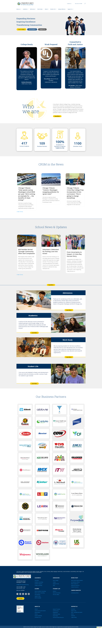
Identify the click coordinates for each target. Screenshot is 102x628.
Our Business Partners (75, 582)
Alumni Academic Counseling (40, 591)
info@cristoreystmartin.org (22, 584)
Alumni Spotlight (38, 597)
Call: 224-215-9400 (78, 3)
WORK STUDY (74, 578)
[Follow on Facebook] (17, 594)
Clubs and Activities (56, 592)
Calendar (20, 598)
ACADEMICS (38, 578)
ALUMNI (37, 588)
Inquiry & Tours (56, 583)
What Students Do (74, 583)
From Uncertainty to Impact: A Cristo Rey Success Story (74, 254)
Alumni (46, 9)
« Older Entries (19, 211)
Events (72, 614)
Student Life (53, 9)
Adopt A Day (73, 610)
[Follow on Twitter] (20, 594)
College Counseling (38, 585)
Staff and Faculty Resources (58, 617)
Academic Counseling (39, 582)
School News (55, 615)
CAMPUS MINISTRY (76, 590)
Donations (73, 609)
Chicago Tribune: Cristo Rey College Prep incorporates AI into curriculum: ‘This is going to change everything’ (75, 193)
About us (18, 9)
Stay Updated (37, 594)
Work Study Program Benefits (77, 580)
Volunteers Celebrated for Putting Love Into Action (50, 251)
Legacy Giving (73, 617)
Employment (55, 612)
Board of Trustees (56, 609)
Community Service (75, 592)
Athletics (54, 591)
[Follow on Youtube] (29, 594)
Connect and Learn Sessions (40, 610)
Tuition (54, 582)
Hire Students (32, 29)
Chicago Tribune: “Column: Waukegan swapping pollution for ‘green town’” (50, 191)
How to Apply (21, 29)
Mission (36, 609)
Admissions (32, 9)
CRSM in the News (56, 614)
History (36, 614)
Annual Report (37, 612)
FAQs (54, 585)
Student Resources (75, 587)
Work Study (39, 9)
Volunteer (73, 615)
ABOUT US (37, 606)
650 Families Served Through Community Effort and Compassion (26, 251)
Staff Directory (56, 610)
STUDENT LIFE (56, 588)
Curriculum (37, 580)
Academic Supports (38, 583)
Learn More (69, 310)
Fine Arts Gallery (56, 594)
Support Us (70, 9)
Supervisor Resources (75, 585)
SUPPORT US (74, 606)
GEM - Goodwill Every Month (76, 612)
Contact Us (69, 3)
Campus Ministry (61, 9)
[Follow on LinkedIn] (23, 594)
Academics (25, 9)
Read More (57, 116)
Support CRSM (37, 596)
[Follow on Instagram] (26, 594)
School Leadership (38, 615)
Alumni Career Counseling (40, 592)
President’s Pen (38, 617)
